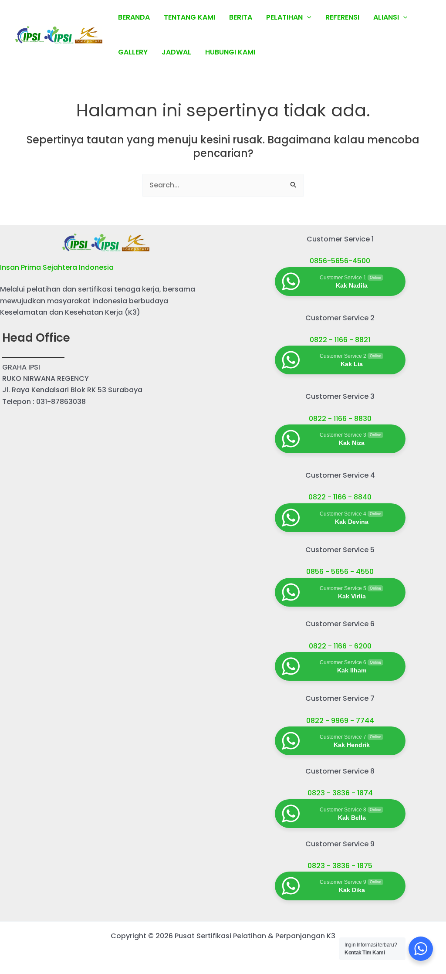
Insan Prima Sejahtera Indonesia (57, 267)
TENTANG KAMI (189, 17)
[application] (307, 17)
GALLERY (133, 52)
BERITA (240, 17)
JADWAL (176, 52)
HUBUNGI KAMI (230, 52)
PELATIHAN (284, 17)
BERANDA (134, 17)
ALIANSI (386, 17)
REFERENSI (342, 17)
